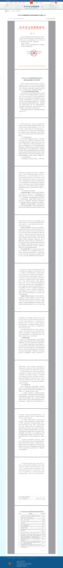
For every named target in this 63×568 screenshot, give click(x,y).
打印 (46, 18)
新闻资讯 (16, 2)
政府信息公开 (11, 2)
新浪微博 (52, 18)
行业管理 (20, 2)
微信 (54, 18)
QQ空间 (49, 18)
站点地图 (29, 563)
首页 (7, 2)
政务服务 (37, 2)
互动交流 (41, 2)
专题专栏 (23, 2)
